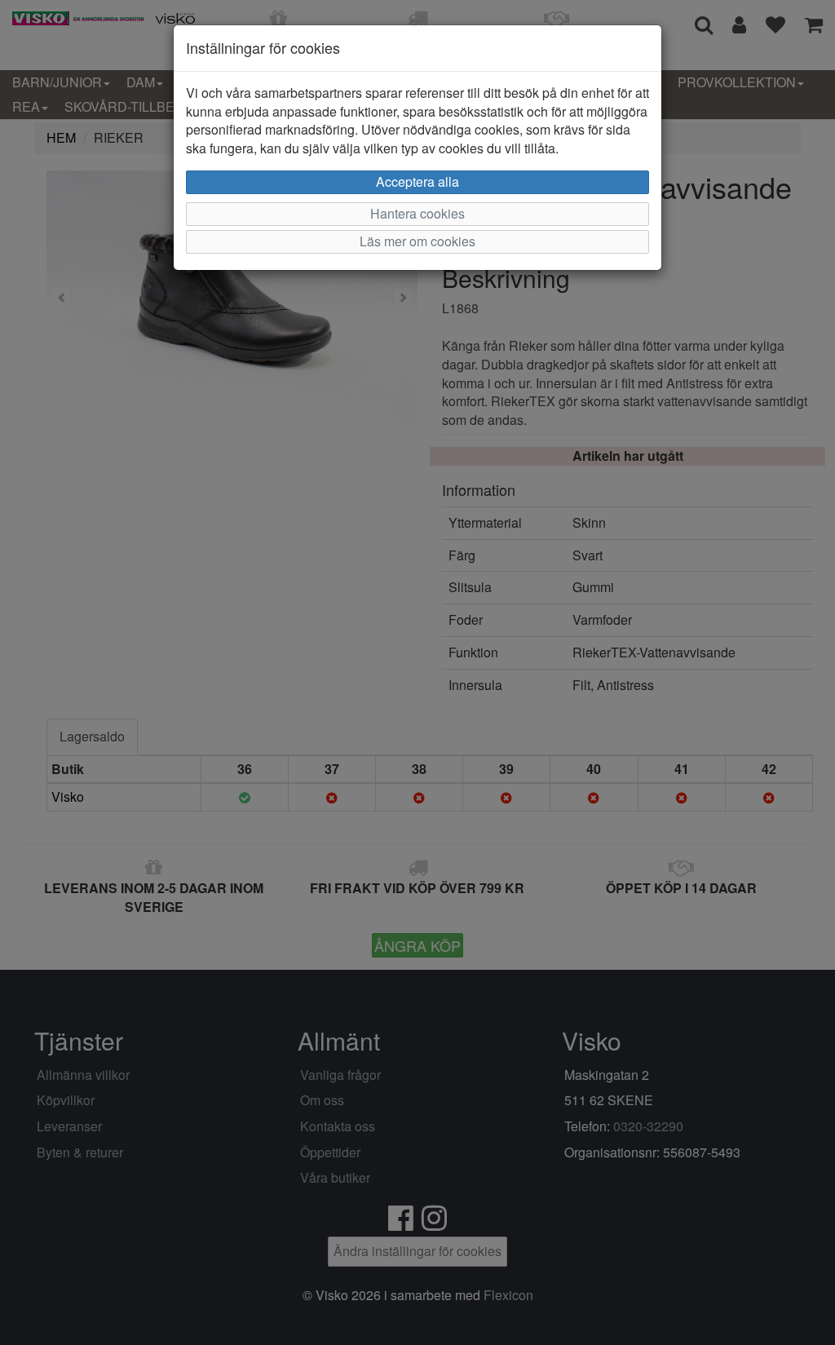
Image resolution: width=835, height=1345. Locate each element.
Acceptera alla (417, 181)
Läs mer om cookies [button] (417, 241)
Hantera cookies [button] (417, 213)
